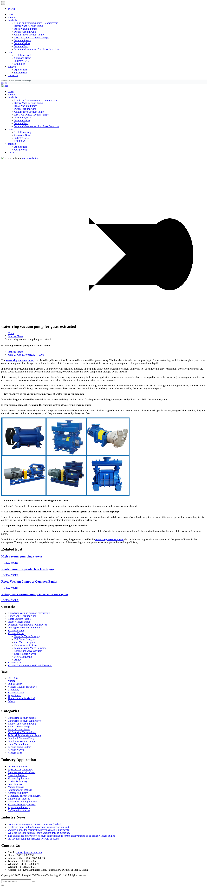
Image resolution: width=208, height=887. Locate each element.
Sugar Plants (14, 695)
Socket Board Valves (25, 653)
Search (11, 8)
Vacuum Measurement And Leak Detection (36, 49)
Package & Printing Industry (22, 801)
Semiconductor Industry (20, 789)
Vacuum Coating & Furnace (22, 686)
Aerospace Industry (18, 792)
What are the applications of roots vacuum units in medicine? (39, 832)
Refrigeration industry (19, 810)
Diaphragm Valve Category (28, 650)
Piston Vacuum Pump (25, 31)
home (10, 14)
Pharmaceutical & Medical (21, 698)
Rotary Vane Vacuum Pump (28, 25)
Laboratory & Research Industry (24, 795)
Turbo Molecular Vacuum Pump (24, 735)
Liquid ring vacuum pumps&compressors (29, 613)
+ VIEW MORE (10, 562)
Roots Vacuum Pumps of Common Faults (29, 581)
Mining (11, 680)
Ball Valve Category (24, 639)
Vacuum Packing (16, 692)
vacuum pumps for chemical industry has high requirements (38, 830)
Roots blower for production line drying (27, 569)
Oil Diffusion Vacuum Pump (29, 34)
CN (2, 83)
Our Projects (20, 72)
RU (6, 83)
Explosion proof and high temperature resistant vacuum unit (38, 827)
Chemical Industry (17, 775)
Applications (20, 69)
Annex (17, 659)
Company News (22, 58)
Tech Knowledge (23, 55)
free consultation (29, 158)
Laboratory (13, 689)
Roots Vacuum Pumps (25, 28)
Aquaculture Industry (19, 807)
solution (12, 143)
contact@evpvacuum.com (29, 852)
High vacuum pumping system (21, 556)
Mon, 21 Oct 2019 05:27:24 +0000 (26, 354)
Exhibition (19, 63)
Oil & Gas (13, 678)
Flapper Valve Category (26, 645)
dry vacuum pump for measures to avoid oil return (33, 838)
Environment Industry (19, 798)
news (10, 129)
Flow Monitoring (23, 656)
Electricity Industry (17, 781)
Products (12, 97)
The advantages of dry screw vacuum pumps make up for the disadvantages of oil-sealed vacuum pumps (61, 835)
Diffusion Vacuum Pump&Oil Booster (27, 624)
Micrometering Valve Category (30, 648)
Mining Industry (16, 787)
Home (11, 333)
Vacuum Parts (21, 46)
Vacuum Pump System (19, 747)
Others (11, 701)
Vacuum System (22, 40)
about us (12, 17)
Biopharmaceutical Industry (22, 772)
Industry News (21, 60)
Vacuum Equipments (18, 778)
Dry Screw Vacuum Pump (21, 741)
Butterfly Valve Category (27, 636)
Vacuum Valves (22, 43)
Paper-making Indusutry (20, 769)
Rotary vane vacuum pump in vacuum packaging (34, 594)
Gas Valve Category (24, 642)
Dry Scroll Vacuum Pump (21, 738)
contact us (13, 75)
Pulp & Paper (15, 683)
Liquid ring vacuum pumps (22, 717)
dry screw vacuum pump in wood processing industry (35, 824)
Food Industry (15, 784)
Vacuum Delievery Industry (22, 804)
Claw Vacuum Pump (18, 744)
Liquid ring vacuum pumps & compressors (36, 23)
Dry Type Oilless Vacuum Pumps (31, 37)
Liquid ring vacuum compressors (24, 720)
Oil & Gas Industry (17, 766)
